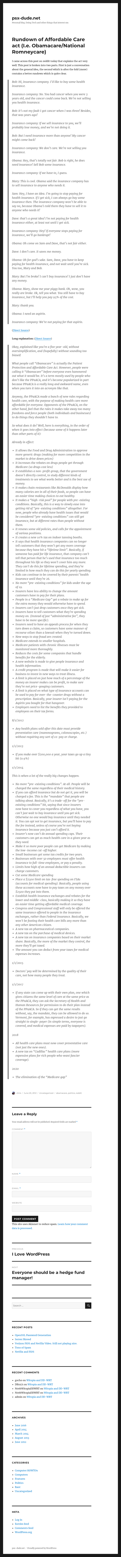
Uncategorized (46, 1093)
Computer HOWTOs (26, 1470)
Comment (18, 1129)
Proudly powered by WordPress (42, 1548)
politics (71, 1093)
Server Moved (23, 1339)
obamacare (61, 1093)
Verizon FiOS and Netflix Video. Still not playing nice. (46, 1343)
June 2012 (20, 1441)
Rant (18, 1487)
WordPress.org (23, 1532)
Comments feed (24, 1528)
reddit (79, 1093)
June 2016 (20, 1425)
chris (19, 1093)
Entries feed (22, 1523)
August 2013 (22, 1437)
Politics (19, 1482)
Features (20, 1478)
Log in (18, 1519)
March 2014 (21, 1433)
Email (16, 1188)
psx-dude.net (26, 18)
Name (16, 1174)
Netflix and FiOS (24, 1351)
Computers (21, 1474)
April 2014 (21, 1429)
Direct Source (21, 330)
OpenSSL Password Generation (33, 1335)
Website (17, 1203)
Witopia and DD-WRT (39, 1380)
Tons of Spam (23, 1347)
